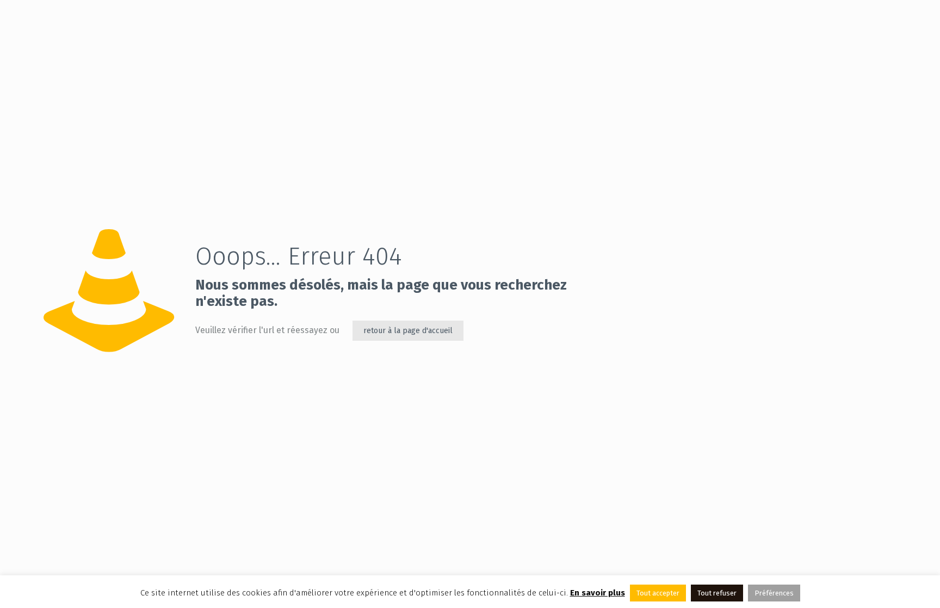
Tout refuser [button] (717, 593)
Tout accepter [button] (657, 593)
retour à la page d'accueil (408, 330)
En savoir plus (597, 593)
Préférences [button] (774, 593)
